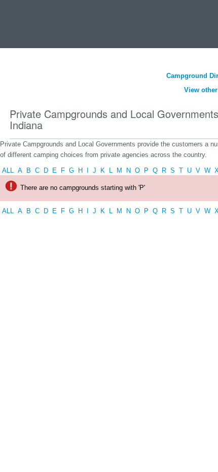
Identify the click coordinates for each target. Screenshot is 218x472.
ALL (8, 170)
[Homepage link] (22, 21)
